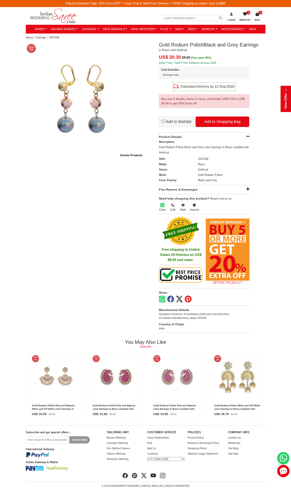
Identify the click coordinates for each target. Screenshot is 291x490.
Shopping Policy (197, 448)
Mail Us (151, 448)
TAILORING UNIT (118, 432)
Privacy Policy (196, 437)
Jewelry (208, 29)
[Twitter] (179, 299)
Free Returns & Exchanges (178, 189)
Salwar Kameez (63, 29)
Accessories (231, 29)
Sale (252, 29)
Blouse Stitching (116, 437)
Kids (191, 29)
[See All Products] (227, 250)
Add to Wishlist (178, 122)
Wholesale (234, 443)
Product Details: (170, 137)
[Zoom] (85, 101)
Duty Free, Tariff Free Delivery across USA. (188, 62)
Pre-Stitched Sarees (118, 448)
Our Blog (233, 448)
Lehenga (89, 29)
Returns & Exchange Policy (203, 443)
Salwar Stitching (116, 453)
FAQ (149, 443)
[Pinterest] (188, 299)
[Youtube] (153, 476)
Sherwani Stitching (117, 459)
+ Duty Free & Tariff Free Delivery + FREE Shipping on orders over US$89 (173, 3)
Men (178, 29)
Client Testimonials (158, 437)
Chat (162, 209)
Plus (164, 29)
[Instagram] (162, 476)
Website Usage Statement (203, 453)
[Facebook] (170, 299)
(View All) (145, 346)
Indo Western (142, 29)
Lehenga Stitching (117, 443)
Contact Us (234, 437)
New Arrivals (114, 29)
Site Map (233, 453)
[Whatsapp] (162, 299)
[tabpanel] (85, 101)
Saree (40, 29)
